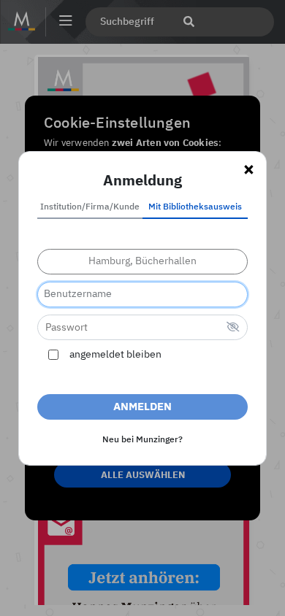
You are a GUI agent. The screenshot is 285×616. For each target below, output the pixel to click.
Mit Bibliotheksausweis (195, 207)
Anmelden (142, 406)
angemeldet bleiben (115, 355)
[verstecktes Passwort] (233, 328)
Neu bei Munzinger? (142, 440)
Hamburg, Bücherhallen (142, 261)
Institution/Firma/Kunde (90, 207)
